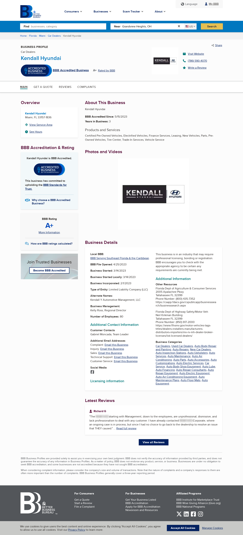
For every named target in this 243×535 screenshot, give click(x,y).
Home (23, 36)
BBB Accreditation (136, 503)
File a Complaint (84, 507)
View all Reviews (154, 442)
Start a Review (83, 503)
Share (218, 45)
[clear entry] (180, 26)
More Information (49, 232)
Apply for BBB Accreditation (142, 507)
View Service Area (40, 124)
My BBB (214, 4)
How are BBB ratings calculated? (51, 244)
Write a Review (197, 67)
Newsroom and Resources (141, 510)
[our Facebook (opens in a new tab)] (193, 516)
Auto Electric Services (190, 363)
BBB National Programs (190, 507)
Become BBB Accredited (49, 270)
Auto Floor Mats (190, 380)
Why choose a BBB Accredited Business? (51, 201)
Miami (42, 36)
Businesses (101, 11)
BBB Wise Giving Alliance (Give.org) (198, 503)
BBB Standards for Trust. (46, 187)
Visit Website (196, 53)
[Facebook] (92, 372)
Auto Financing (165, 370)
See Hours (35, 131)
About (158, 11)
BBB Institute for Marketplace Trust (197, 500)
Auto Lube (208, 366)
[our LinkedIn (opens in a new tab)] (186, 516)
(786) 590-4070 (197, 60)
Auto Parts (179, 360)
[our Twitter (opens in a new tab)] (179, 516)
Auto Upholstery (197, 353)
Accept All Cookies (183, 528)
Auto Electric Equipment (194, 373)
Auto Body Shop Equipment (183, 366)
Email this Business (116, 345)
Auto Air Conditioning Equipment (176, 377)
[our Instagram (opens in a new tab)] (200, 516)
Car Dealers (54, 36)
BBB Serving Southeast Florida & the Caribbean (119, 258)
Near (117, 26)
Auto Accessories (198, 360)
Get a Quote (43, 87)
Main (24, 87)
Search (211, 26)
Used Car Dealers (182, 346)
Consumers (71, 11)
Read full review (126, 428)
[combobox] (68, 26)
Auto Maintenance (179, 356)
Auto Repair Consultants (191, 370)
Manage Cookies (212, 528)
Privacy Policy (76, 530)
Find (26, 26)
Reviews (65, 87)
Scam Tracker (131, 11)
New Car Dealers (200, 349)
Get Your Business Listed (140, 500)
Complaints (86, 87)
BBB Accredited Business (71, 70)
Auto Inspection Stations (171, 353)
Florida (33, 36)
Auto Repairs (181, 349)
